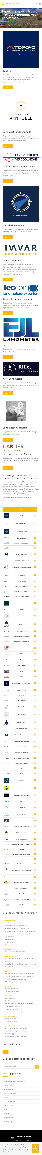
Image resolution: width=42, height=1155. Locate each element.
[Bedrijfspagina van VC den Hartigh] (35, 665)
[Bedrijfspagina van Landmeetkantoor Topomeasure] (35, 854)
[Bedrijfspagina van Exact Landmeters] (35, 616)
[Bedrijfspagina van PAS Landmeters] (35, 603)
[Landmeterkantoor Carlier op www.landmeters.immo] (13, 447)
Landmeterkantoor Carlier (17, 454)
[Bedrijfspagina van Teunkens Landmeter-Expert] (35, 636)
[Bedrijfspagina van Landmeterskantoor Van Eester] (35, 641)
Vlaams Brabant (9, 1101)
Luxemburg (8, 1122)
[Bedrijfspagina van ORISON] (35, 654)
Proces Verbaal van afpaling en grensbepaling (20, 931)
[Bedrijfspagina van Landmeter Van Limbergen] (35, 752)
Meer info (8, 87)
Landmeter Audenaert (15, 427)
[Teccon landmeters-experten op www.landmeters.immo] (21, 290)
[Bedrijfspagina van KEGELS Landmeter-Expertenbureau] (35, 567)
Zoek (5, 1052)
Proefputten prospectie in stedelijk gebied (19, 1004)
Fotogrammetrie (10, 1019)
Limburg (7, 1097)
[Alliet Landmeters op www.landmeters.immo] (21, 368)
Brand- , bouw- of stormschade (15, 952)
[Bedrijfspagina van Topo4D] (6, 515)
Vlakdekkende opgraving (13, 1006)
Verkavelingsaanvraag (12, 991)
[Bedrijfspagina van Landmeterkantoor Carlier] (6, 548)
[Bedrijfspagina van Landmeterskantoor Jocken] (35, 888)
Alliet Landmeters (12, 378)
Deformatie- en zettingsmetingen (16, 926)
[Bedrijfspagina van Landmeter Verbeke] (35, 728)
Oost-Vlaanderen (9, 1089)
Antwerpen (8, 1085)
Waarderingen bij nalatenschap (15, 979)
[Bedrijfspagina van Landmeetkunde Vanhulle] (6, 523)
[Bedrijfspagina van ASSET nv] (35, 695)
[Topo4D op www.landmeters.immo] (21, 49)
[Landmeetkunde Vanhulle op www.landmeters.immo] (21, 110)
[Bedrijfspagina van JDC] (35, 788)
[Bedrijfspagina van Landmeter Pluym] (35, 690)
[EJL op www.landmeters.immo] (21, 330)
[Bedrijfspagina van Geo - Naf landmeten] (6, 531)
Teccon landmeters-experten (18, 299)
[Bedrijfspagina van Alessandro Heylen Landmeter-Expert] (35, 683)
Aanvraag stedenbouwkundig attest (17, 1028)
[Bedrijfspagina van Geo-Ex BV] (35, 624)
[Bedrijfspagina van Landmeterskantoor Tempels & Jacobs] (35, 870)
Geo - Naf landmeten (14, 225)
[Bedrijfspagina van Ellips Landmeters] (35, 700)
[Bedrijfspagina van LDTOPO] (35, 780)
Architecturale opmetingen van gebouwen (19, 923)
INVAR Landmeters (13, 260)
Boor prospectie (10, 998)
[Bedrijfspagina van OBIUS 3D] (6, 801)
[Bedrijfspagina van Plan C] (35, 768)
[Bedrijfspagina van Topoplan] (35, 609)
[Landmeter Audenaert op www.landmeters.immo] (16, 411)
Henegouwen (8, 1118)
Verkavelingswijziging (12, 988)
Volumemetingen (11, 942)
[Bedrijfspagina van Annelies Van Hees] (35, 814)
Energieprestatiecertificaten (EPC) (16, 1036)
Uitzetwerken (9, 939)
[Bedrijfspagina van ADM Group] (35, 648)
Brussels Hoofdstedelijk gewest (14, 1081)
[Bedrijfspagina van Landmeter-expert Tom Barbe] (35, 795)
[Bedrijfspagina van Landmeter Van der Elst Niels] (35, 763)
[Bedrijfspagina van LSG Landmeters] (35, 631)
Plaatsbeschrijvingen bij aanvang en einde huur (21, 964)
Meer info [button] (6, 1152)
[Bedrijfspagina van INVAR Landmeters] (6, 538)
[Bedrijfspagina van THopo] (35, 773)
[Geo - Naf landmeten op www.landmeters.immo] (21, 204)
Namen (6, 1114)
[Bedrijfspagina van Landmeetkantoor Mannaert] (35, 741)
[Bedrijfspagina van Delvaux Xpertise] (35, 581)
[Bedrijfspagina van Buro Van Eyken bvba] (35, 859)
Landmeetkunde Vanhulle (17, 132)
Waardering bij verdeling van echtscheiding (19, 973)
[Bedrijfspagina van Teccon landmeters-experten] (6, 543)
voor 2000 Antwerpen (31, 24)
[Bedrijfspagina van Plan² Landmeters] (35, 575)
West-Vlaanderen (10, 1093)
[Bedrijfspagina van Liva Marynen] (35, 660)
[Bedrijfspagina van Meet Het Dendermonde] (35, 735)
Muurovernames (10, 945)
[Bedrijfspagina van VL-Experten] (35, 714)
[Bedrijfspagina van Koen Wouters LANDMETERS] (35, 591)
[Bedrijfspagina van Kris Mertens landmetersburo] (35, 560)
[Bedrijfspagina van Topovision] (35, 849)
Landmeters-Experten (15, 24)
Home (5, 24)
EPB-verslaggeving (11, 1034)
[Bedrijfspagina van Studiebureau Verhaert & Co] (35, 596)
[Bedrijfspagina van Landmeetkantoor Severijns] (35, 882)
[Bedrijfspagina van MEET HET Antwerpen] (35, 554)
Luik (5, 1109)
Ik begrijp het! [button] (35, 1148)
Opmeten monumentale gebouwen (16, 1012)
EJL (5, 345)
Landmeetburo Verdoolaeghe (19, 166)
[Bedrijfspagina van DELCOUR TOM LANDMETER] (35, 899)
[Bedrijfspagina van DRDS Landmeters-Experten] (35, 758)
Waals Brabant (9, 1105)
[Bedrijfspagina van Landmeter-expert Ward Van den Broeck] (35, 844)
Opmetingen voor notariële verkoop (17, 928)
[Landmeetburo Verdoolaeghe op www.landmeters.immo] (21, 157)
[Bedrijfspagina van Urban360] (35, 877)
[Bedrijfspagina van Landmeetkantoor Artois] (35, 864)
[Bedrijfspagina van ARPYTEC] (35, 894)
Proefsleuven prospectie (13, 1001)
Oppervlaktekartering (12, 1009)
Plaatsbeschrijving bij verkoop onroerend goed (20, 967)
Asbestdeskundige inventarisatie (16, 1031)
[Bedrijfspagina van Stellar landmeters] (35, 722)
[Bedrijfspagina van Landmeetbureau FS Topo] (35, 747)
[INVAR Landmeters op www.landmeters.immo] (21, 250)
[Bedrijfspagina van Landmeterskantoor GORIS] (35, 586)
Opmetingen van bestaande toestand (17, 934)
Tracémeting (9, 937)
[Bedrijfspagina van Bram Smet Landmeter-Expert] (35, 821)
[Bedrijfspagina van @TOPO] (35, 677)
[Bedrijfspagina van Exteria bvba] (35, 707)
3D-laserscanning (11, 1021)
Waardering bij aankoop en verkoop (17, 982)
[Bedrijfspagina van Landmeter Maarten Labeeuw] (35, 826)
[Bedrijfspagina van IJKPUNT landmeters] (35, 833)
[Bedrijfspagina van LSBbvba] (35, 905)
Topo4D (7, 71)
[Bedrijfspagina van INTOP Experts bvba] (35, 839)
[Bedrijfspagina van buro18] (35, 671)
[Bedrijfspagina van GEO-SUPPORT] (35, 807)
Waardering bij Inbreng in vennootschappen (19, 976)
